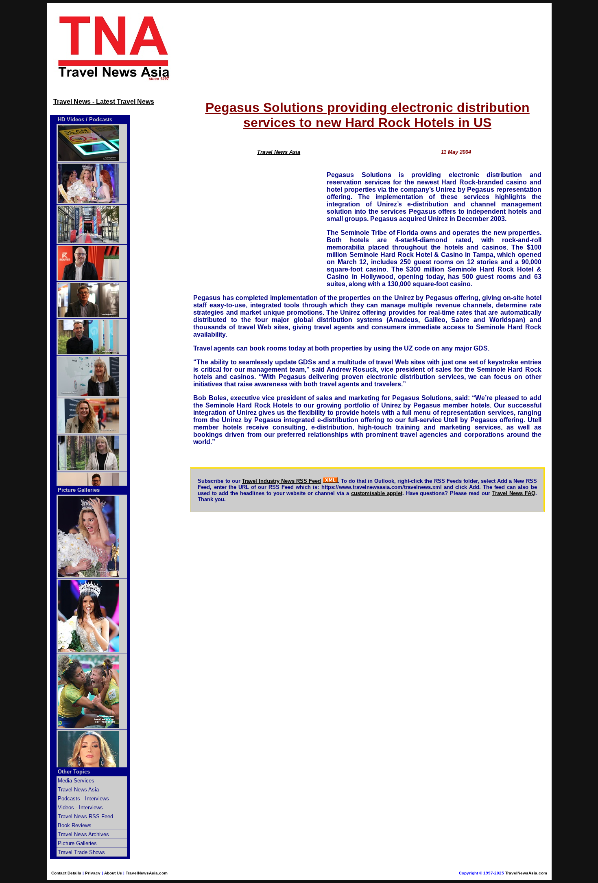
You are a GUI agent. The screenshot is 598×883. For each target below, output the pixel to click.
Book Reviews (75, 825)
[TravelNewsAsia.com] (114, 79)
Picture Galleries (79, 490)
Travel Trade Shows (81, 852)
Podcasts (100, 119)
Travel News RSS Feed (85, 816)
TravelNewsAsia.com (147, 873)
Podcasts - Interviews (83, 798)
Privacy (92, 873)
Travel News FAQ (513, 493)
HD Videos (71, 119)
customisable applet (376, 493)
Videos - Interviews (80, 807)
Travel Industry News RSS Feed (281, 481)
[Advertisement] (367, 47)
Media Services (76, 781)
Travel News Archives (83, 834)
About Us (113, 873)
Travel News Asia (278, 152)
